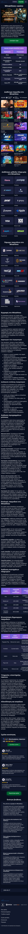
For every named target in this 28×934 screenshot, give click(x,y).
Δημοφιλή (3, 97)
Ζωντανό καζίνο (10, 97)
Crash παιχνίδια (17, 97)
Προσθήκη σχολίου (14, 744)
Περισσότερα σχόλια (14, 793)
